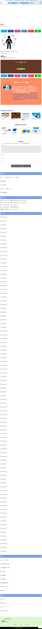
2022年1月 (4, 403)
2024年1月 (4, 327)
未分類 (3, 571)
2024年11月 (4, 289)
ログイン (4, 599)
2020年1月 (4, 486)
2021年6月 (4, 429)
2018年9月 (4, 547)
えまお (23, 202)
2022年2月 (4, 399)
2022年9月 (4, 376)
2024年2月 (4, 323)
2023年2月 (4, 361)
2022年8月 (4, 380)
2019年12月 (4, 490)
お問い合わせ (15, 624)
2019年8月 (4, 505)
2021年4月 (4, 437)
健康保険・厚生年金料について (6, 209)
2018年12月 (4, 536)
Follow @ (21, 65)
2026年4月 (4, 232)
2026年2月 (4, 240)
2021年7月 (4, 426)
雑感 (3, 590)
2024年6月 (4, 308)
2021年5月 (4, 433)
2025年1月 (4, 281)
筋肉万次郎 (14, 207)
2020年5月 (4, 471)
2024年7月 (4, 304)
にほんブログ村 (4, 53)
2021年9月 (4, 418)
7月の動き (13, 133)
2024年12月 (4, 285)
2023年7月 (4, 350)
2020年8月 (4, 460)
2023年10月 (4, 338)
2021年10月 (4, 414)
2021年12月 (4, 407)
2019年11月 (4, 494)
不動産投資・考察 (5, 567)
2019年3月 (4, 524)
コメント (3, 145)
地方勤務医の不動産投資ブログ (21, 2)
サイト (2, 161)
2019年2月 (4, 528)
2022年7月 (4, 384)
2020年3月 (4, 479)
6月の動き (23, 133)
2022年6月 (4, 388)
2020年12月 (4, 448)
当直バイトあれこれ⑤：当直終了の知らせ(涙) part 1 (10, 200)
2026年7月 (4, 221)
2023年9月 (4, 342)
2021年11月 (4, 410)
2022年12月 (4, 369)
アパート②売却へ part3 (35, 133)
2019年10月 (4, 498)
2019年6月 (4, 513)
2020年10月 (4, 456)
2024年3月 (4, 319)
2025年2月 (4, 278)
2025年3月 (4, 274)
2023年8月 (4, 346)
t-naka (7, 90)
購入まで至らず (5, 586)
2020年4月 (4, 475)
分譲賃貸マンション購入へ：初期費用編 (26, 119)
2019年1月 (4, 532)
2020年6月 (4, 467)
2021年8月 (4, 422)
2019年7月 (4, 509)
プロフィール (27, 624)
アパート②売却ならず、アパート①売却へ (5, 133)
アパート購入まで (5, 560)
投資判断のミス (5, 192)
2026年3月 (4, 236)
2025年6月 (4, 266)
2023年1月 (4, 365)
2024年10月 (4, 293)
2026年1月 (4, 243)
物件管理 (4, 579)
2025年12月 (4, 247)
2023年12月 (4, 331)
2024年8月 (4, 300)
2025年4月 (4, 270)
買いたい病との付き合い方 (5, 207)
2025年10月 (4, 255)
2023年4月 (4, 357)
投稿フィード (4, 603)
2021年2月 (4, 441)
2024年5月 (4, 312)
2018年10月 (4, 543)
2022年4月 (4, 395)
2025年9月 (4, 259)
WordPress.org (5, 610)
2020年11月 (4, 452)
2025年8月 (4, 262)
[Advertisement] (21, 11)
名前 (2, 154)
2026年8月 (4, 217)
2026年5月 (4, 228)
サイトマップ (21, 624)
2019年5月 (4, 517)
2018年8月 (4, 551)
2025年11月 (4, 251)
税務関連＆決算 (5, 582)
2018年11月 (4, 539)
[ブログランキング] (4, 621)
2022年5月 (4, 391)
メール (2, 158)
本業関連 (4, 575)
